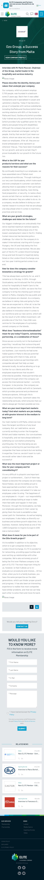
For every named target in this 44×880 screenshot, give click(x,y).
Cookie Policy (5, 841)
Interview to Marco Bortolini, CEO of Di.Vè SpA (28, 769)
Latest (26, 824)
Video (26, 833)
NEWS (5, 20)
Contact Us (22, 626)
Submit (22, 728)
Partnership (6, 827)
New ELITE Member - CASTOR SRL (28, 785)
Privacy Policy (17, 721)
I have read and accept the (22, 713)
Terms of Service (30, 721)
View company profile (15, 57)
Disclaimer (4, 844)
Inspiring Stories (29, 830)
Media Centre (28, 827)
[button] (19, 867)
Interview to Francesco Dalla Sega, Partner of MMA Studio (28, 801)
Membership (6, 824)
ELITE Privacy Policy (7, 847)
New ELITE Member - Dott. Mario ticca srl (28, 754)
